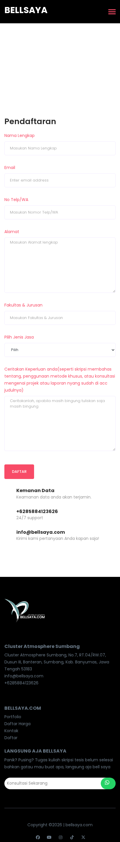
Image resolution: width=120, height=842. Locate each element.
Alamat (11, 232)
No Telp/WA (16, 199)
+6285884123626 (37, 511)
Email (9, 167)
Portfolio (12, 717)
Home (49, 58)
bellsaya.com (79, 825)
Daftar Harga (17, 724)
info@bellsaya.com (40, 532)
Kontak (11, 731)
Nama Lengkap (19, 135)
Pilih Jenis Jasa (19, 337)
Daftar (19, 471)
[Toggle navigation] (112, 12)
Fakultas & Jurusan (23, 305)
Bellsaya (25, 10)
